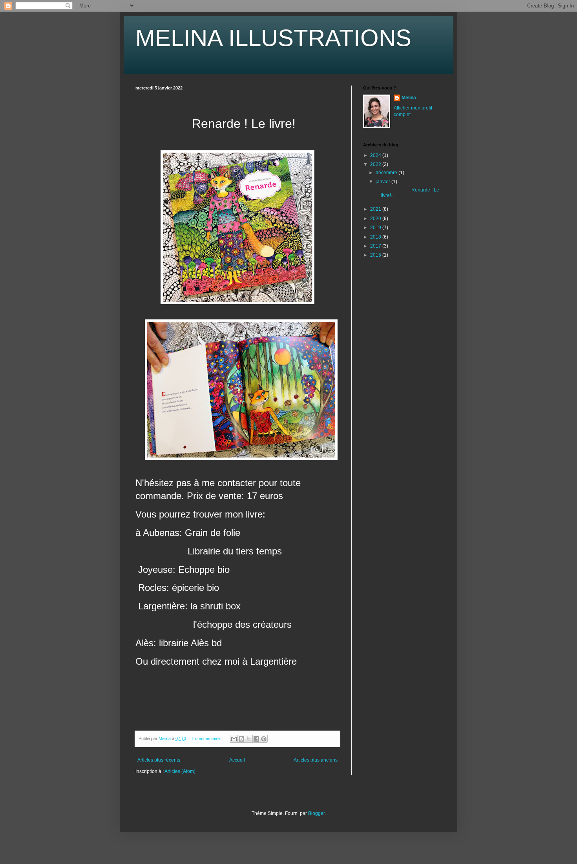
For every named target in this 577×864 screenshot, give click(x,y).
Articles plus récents (158, 760)
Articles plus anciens (316, 760)
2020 (376, 218)
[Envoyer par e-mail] (234, 739)
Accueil (237, 760)
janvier (383, 181)
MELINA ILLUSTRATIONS (273, 38)
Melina (409, 97)
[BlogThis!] (241, 739)
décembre (387, 172)
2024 (376, 155)
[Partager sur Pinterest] (264, 739)
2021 (376, 209)
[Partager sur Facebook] (256, 739)
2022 (376, 164)
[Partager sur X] (249, 739)
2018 (376, 237)
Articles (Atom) (179, 771)
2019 (376, 227)
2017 (376, 246)
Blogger (316, 813)
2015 (376, 255)
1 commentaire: (207, 738)
